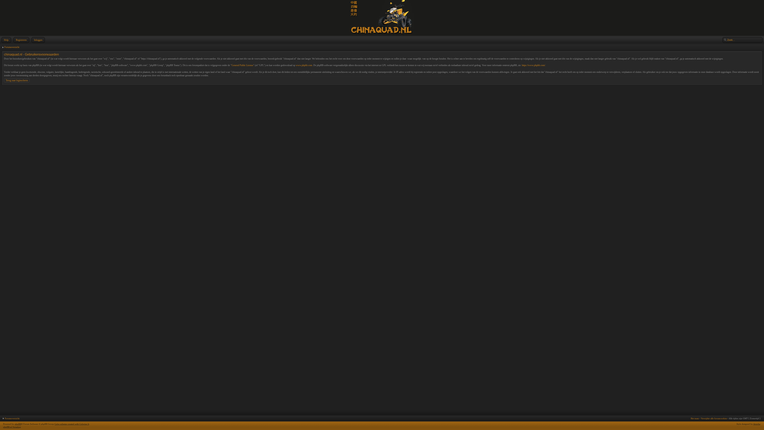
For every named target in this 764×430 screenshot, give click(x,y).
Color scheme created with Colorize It (72, 424)
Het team (695, 418)
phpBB (18, 424)
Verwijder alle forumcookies (714, 418)
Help (6, 40)
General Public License (242, 65)
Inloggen (38, 40)
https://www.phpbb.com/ (533, 65)
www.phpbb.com (304, 65)
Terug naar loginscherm (17, 80)
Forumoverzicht (11, 47)
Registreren (21, 40)
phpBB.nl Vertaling (12, 427)
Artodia (756, 424)
